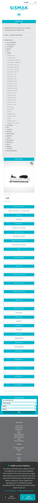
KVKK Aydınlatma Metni (26, 491)
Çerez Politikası (10, 491)
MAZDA (9, 131)
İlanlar (19, 461)
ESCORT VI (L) (12, 78)
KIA (8, 127)
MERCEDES (10, 134)
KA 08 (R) (10, 109)
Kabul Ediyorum (29, 497)
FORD (9, 53)
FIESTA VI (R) (11, 95)
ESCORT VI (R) (12, 81)
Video (19, 457)
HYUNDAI (10, 125)
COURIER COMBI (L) (13, 60)
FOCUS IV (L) (11, 102)
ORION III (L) (11, 114)
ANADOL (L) (11, 55)
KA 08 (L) (10, 107)
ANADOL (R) (11, 57)
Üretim (19, 430)
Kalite (19, 432)
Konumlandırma (19, 435)
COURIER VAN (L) (13, 64)
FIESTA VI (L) (11, 93)
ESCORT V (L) (11, 74)
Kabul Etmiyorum (11, 497)
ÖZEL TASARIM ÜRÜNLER (14, 35)
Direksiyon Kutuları (19, 447)
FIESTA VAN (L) (12, 88)
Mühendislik (19, 429)
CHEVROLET (11, 44)
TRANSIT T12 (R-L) (13, 123)
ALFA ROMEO (11, 42)
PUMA (9, 118)
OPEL (8, 138)
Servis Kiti (19, 449)
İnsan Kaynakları (19, 440)
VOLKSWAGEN (12, 151)
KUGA (9, 111)
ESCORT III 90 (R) (13, 71)
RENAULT (10, 142)
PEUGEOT (10, 140)
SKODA (9, 146)
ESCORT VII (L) (12, 83)
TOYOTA (9, 148)
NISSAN (9, 136)
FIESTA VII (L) (11, 97)
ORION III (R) (11, 116)
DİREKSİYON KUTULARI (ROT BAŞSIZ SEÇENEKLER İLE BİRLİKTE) (18, 29)
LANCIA (9, 129)
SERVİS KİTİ (9, 40)
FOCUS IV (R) (11, 104)
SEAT (8, 144)
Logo (19, 459)
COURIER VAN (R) (13, 67)
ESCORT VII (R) (12, 86)
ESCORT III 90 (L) (13, 69)
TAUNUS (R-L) (11, 121)
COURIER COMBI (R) (14, 62)
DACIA (9, 49)
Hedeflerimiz (19, 427)
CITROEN (10, 47)
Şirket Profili (19, 425)
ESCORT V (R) (12, 76)
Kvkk (19, 439)
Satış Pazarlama (19, 434)
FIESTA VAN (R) (12, 90)
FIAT (8, 51)
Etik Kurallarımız (19, 437)
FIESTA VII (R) (11, 100)
